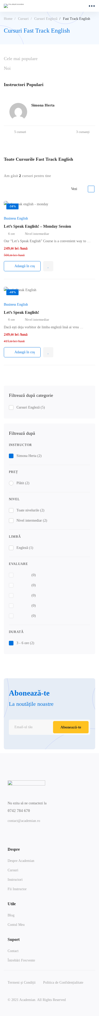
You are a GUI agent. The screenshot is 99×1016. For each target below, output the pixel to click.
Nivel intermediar (31, 520)
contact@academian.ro (24, 821)
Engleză (24, 548)
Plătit (22, 483)
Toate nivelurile (30, 510)
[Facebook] (9, 834)
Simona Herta (29, 456)
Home (8, 19)
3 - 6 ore (25, 643)
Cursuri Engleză (45, 19)
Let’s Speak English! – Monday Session (37, 226)
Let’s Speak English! (21, 312)
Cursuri (23, 19)
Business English (16, 218)
